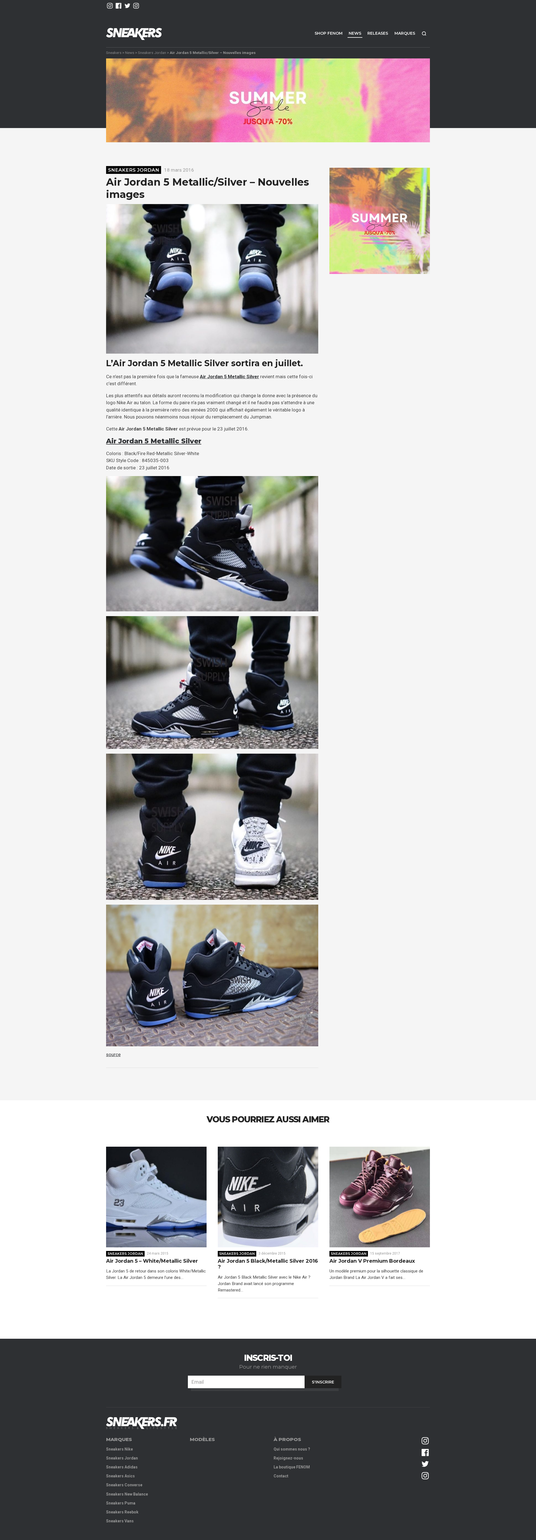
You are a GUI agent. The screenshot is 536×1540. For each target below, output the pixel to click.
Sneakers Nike (119, 1449)
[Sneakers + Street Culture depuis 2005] (141, 1423)
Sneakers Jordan (152, 52)
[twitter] (127, 6)
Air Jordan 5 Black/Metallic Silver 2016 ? (268, 1264)
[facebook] (118, 6)
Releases (377, 33)
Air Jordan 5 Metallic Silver (153, 441)
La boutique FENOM (292, 1467)
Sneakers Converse (124, 1485)
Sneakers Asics (120, 1476)
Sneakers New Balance (127, 1494)
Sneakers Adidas (122, 1467)
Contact (281, 1476)
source (113, 1054)
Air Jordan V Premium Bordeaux (372, 1261)
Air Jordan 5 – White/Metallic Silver (152, 1261)
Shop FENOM (329, 33)
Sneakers (113, 52)
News (355, 33)
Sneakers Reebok (122, 1512)
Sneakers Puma (120, 1503)
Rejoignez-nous (288, 1458)
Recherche (424, 33)
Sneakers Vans (120, 1521)
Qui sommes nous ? (292, 1449)
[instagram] (110, 6)
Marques (404, 33)
